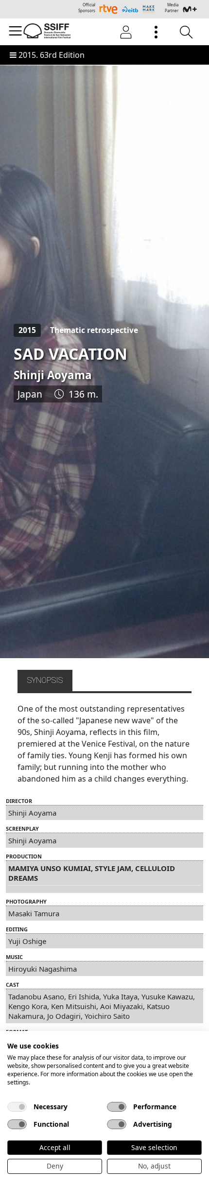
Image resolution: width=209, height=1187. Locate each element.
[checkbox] (17, 1107)
